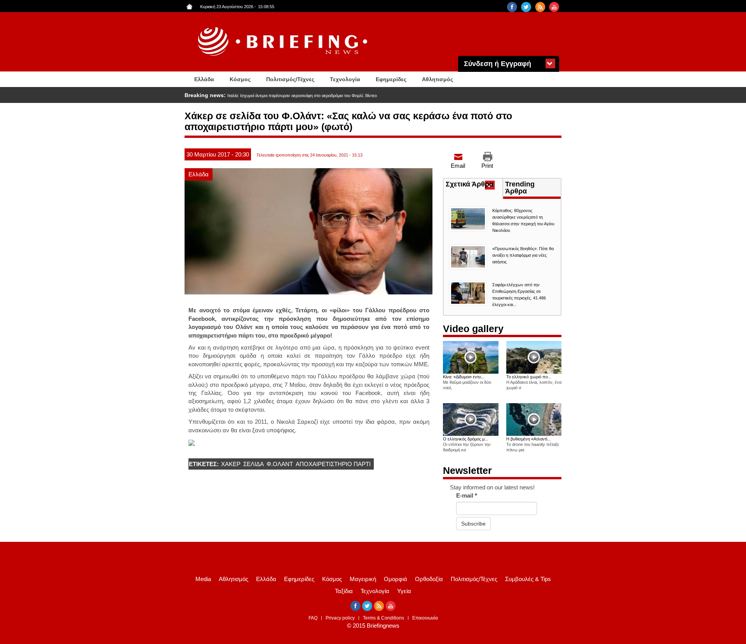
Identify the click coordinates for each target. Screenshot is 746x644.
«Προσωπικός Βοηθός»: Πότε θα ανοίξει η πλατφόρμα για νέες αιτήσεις (523, 255)
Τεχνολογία (345, 79)
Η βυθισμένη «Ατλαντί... (528, 439)
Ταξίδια (344, 591)
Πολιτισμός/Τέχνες (290, 79)
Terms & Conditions (383, 618)
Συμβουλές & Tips (528, 579)
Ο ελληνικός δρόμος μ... (465, 439)
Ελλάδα (204, 79)
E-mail (466, 495)
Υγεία (404, 591)
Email (458, 165)
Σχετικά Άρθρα (474, 185)
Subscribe (473, 523)
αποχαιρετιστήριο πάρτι (333, 464)
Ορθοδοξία (429, 579)
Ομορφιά (395, 579)
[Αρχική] (283, 41)
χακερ (231, 464)
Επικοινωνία (425, 618)
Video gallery (473, 328)
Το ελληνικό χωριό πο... (528, 376)
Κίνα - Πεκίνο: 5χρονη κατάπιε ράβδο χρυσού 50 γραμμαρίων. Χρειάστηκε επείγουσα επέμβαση (317, 95)
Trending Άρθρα (520, 187)
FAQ (313, 618)
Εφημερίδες (391, 79)
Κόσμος (240, 79)
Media (203, 579)
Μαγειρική (363, 579)
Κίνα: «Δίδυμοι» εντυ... (464, 376)
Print (487, 165)
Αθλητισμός (437, 79)
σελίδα (253, 464)
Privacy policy (340, 618)
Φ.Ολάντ (280, 464)
